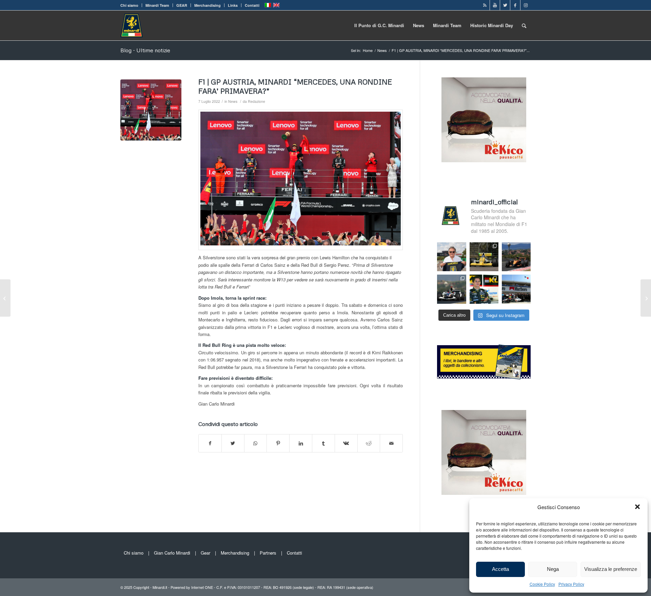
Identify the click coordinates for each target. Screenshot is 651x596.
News (232, 101)
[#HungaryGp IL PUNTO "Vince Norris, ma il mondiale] (516, 256)
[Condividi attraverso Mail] (391, 443)
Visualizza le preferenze (610, 569)
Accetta (500, 569)
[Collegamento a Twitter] (505, 5)
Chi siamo (129, 5)
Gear (205, 553)
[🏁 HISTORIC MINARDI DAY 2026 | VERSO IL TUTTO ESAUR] (484, 256)
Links (233, 5)
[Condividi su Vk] (346, 443)
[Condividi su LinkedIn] (301, 443)
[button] (637, 506)
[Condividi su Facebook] (210, 443)
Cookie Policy (542, 584)
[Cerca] (524, 25)
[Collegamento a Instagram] (525, 5)
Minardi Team (157, 5)
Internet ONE (202, 587)
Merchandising (207, 5)
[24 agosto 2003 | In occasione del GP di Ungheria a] (516, 289)
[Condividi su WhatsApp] (255, 443)
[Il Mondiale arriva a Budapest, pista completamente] (451, 289)
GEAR (181, 5)
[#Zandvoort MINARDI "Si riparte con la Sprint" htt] (451, 256)
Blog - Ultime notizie (145, 50)
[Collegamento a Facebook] (515, 5)
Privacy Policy (571, 584)
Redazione (256, 101)
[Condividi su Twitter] (233, 443)
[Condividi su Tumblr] (323, 443)
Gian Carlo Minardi (172, 553)
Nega (553, 569)
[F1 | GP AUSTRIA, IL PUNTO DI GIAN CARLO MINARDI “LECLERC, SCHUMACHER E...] (645, 298)
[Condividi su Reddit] (369, 443)
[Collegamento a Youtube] (495, 5)
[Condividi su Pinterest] (278, 443)
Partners (268, 553)
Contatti (252, 5)
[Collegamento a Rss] (485, 5)
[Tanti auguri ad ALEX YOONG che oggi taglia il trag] (484, 289)
